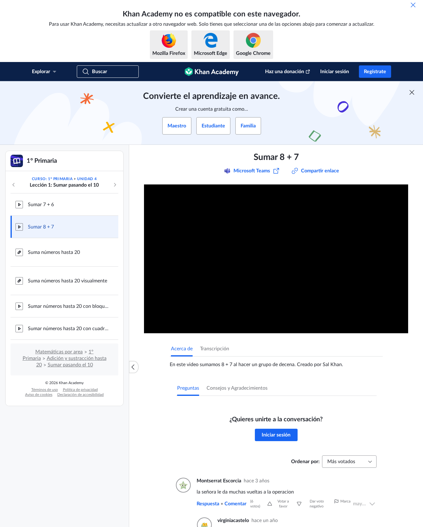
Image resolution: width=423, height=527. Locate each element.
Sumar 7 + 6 (41, 204)
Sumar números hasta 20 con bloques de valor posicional (68, 306)
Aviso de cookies (38, 394)
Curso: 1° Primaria (52, 179)
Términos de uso (44, 390)
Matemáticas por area (59, 351)
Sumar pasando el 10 (70, 364)
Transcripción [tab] (214, 348)
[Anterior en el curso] (13, 184)
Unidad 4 (87, 179)
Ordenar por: (305, 461)
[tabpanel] (276, 362)
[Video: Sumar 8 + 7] (276, 258)
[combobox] (349, 461)
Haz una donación (284, 71)
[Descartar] (413, 5)
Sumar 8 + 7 (41, 226)
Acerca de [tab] (182, 348)
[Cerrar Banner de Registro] (412, 92)
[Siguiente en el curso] (115, 184)
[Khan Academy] (212, 71)
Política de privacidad (80, 390)
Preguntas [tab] (188, 388)
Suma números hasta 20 (54, 252)
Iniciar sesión (334, 71)
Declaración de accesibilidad (80, 394)
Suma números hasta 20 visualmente (67, 280)
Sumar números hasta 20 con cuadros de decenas (68, 328)
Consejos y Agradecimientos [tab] (237, 388)
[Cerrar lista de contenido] (134, 367)
